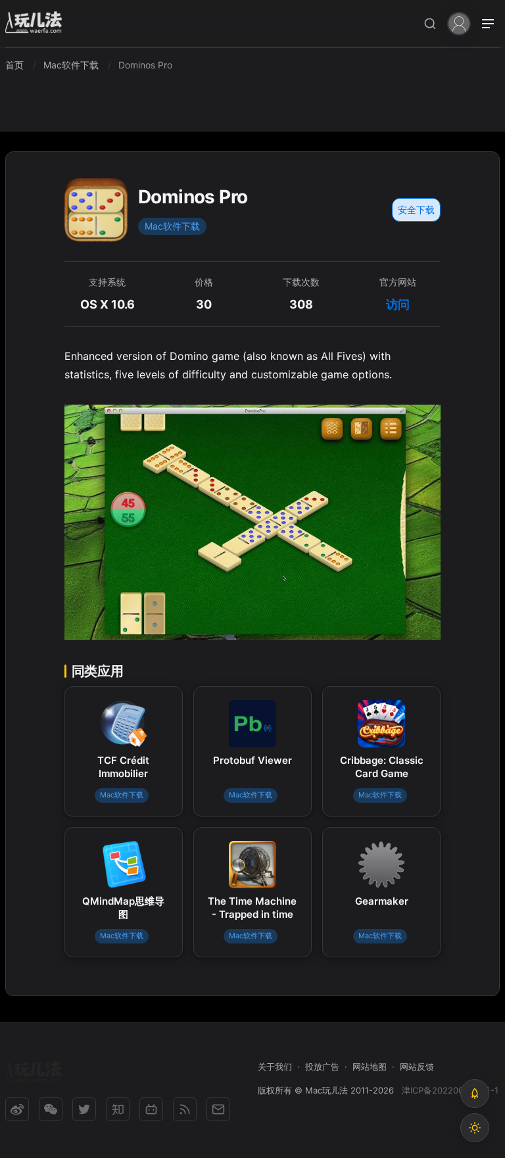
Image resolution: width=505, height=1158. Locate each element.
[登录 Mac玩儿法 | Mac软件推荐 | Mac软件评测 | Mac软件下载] (459, 22)
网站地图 (369, 1066)
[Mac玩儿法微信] (50, 1109)
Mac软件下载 (172, 226)
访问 (398, 304)
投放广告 (322, 1066)
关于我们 (275, 1066)
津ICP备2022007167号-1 (450, 1090)
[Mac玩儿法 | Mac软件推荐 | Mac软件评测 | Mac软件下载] (37, 24)
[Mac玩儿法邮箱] (218, 1109)
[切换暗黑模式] (474, 1127)
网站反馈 (417, 1066)
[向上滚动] (474, 1093)
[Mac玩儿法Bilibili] (151, 1109)
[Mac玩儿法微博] (17, 1109)
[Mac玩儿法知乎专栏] (118, 1109)
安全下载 (416, 209)
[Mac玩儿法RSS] (185, 1109)
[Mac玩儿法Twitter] (84, 1109)
